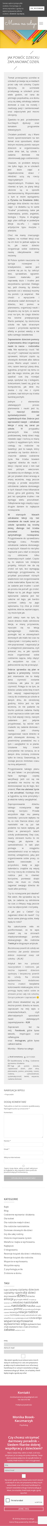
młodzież (18, 1302)
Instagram (20, 1040)
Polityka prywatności (24, 1405)
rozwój (22, 1315)
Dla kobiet (9, 1218)
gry (15, 1299)
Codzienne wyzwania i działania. (19, 1214)
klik (36, 200)
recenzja (13, 1312)
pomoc (21, 1071)
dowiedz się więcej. (17, 13)
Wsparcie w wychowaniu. (16, 1261)
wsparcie (35, 1076)
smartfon (7, 1318)
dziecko (31, 1296)
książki (19, 1299)
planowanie (12, 1071)
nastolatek (31, 1302)
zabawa (9, 1329)
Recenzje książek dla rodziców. (18, 1257)
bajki (6, 1289)
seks (39, 1315)
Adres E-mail (9, 1348)
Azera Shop (14, 1522)
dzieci (22, 1295)
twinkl (26, 1076)
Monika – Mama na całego (21, 1048)
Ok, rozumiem (37, 8)
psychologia (35, 1309)
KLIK (28, 1022)
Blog (27, 1061)
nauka (31, 1306)
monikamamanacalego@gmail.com (24, 1397)
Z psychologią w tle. (13, 1269)
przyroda (26, 1309)
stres (13, 1318)
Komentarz (8, 1112)
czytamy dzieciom (28, 1289)
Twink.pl (12, 943)
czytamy (13, 1289)
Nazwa (7, 1141)
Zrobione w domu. (13, 1273)
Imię (5, 1340)
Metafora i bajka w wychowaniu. (19, 1242)
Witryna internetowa (12, 1157)
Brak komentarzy (16, 1057)
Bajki (6, 1206)
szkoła (32, 1317)
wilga (39, 1317)
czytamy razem (13, 1292)
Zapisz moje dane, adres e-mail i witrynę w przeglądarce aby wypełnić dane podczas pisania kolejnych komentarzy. (20, 1170)
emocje (8, 1299)
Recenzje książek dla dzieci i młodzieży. (22, 1253)
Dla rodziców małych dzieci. (17, 1222)
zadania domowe (15, 1079)
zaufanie (18, 1330)
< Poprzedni (9, 1094)
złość (23, 1330)
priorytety (29, 1071)
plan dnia (34, 1068)
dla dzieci (29, 1292)
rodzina (11, 1074)
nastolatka (7, 1306)
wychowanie (24, 1321)
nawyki (38, 1306)
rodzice (33, 1312)
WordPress (33, 1522)
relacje (22, 1312)
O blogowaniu (11, 1249)
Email (6, 1149)
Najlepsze (9, 1245)
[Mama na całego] (21, 23)
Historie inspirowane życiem (17, 1238)
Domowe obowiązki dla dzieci (18, 1230)
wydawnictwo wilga (15, 1324)
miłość (25, 1299)
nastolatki (18, 1305)
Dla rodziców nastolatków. (17, 1226)
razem (36, 1071)
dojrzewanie (10, 1296)
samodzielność (33, 1074)
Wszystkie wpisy (12, 1265)
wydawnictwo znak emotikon (23, 1326)
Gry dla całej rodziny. (14, 1234)
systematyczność (14, 1076)
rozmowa (14, 1314)
